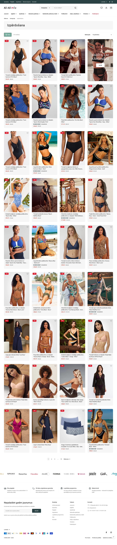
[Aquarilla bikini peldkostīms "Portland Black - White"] (100, 426)
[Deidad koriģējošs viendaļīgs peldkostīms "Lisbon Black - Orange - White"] (72, 336)
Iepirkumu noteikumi (108, 537)
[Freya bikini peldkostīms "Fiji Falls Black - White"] (72, 101)
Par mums (87, 537)
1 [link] (48, 459)
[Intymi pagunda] (12, 474)
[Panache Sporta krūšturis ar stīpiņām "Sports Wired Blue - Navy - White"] (44, 56)
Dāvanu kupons (27, 1)
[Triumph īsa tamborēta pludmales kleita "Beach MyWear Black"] (100, 381)
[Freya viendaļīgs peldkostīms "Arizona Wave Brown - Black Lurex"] (100, 242)
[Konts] (106, 8)
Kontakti (34, 1)
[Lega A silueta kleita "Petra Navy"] (44, 426)
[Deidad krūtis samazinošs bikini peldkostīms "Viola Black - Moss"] (44, 289)
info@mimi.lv (93, 508)
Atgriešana (18, 1)
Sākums (6, 18)
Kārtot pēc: (87, 34)
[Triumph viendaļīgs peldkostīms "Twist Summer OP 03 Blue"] (16, 101)
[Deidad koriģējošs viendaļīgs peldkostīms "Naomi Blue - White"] (16, 195)
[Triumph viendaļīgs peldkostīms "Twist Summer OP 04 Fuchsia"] (16, 426)
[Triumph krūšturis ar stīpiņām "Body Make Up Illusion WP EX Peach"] (100, 336)
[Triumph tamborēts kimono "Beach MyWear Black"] (44, 195)
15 (61, 459)
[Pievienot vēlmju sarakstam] (27, 41)
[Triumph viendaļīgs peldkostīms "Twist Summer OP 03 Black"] (16, 56)
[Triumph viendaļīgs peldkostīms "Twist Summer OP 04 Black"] (16, 148)
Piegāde (12, 1)
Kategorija (12, 18)
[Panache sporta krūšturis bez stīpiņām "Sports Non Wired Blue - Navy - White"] (100, 101)
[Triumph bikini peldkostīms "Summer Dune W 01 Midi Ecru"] (72, 56)
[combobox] (58, 8)
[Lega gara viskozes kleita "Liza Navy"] (16, 336)
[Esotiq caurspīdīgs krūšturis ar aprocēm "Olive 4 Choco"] (44, 381)
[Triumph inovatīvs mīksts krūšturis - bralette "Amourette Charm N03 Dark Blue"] (72, 242)
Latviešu (103, 1)
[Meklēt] (75, 8)
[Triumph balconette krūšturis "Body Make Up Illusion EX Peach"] (16, 381)
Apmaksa (6, 1)
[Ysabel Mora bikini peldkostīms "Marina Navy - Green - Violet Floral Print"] (100, 195)
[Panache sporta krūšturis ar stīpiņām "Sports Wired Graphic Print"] (44, 101)
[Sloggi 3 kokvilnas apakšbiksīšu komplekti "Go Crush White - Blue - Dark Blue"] (72, 426)
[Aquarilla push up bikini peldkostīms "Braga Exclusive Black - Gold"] (100, 148)
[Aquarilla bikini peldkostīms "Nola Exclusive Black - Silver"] (44, 148)
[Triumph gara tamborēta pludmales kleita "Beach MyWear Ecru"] (100, 289)
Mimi (6, 537)
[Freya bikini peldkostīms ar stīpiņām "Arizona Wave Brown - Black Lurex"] (16, 289)
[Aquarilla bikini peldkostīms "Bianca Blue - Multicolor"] (44, 242)
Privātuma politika (96, 537)
